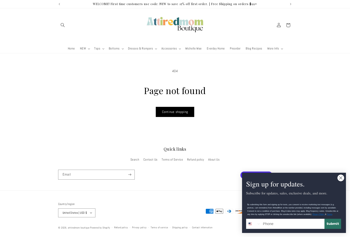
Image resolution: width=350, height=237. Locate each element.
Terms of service (159, 227)
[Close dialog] (340, 177)
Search (134, 159)
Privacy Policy (319, 214)
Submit (333, 223)
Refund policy (195, 159)
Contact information (202, 227)
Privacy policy (139, 227)
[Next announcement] (290, 4)
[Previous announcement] (59, 4)
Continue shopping (175, 112)
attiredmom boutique (79, 227)
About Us (214, 159)
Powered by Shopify (100, 227)
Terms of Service (172, 159)
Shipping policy (180, 227)
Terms (329, 214)
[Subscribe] (129, 175)
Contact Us (150, 159)
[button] (62, 25)
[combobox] (253, 224)
